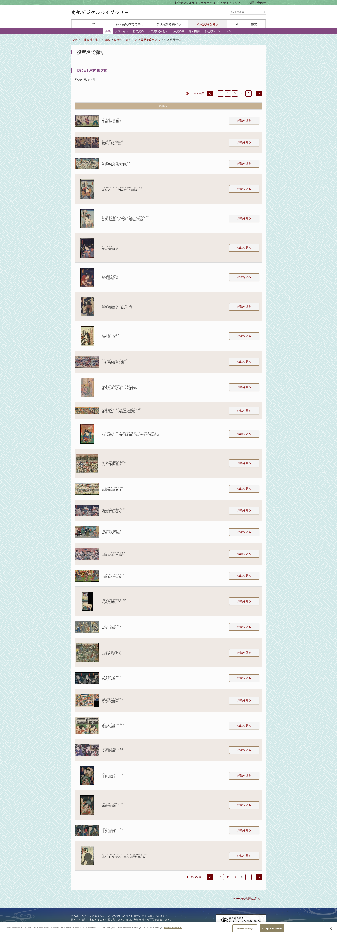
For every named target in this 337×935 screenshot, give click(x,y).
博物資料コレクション (218, 31)
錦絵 (108, 31)
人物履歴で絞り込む (147, 39)
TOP (74, 39)
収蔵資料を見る (207, 24)
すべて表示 (197, 93)
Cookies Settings (245, 928)
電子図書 (194, 31)
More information (173, 927)
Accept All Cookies (272, 928)
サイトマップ (232, 2)
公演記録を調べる (169, 24)
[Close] (330, 928)
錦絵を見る (244, 120)
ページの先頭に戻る (246, 898)
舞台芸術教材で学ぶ (130, 24)
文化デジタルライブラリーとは (195, 2)
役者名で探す (122, 39)
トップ (90, 24)
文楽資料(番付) (157, 31)
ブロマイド (122, 31)
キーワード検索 (246, 24)
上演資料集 (178, 31)
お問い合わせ (257, 2)
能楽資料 (138, 31)
